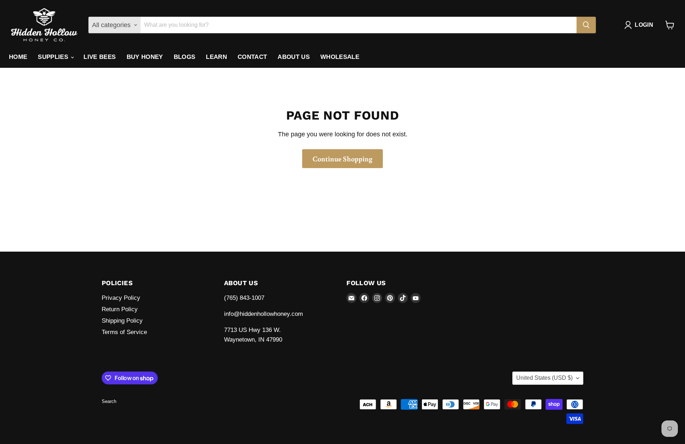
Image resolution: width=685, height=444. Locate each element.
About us (294, 57)
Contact (252, 57)
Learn (216, 57)
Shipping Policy (122, 320)
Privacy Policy (121, 297)
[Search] (586, 25)
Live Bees (99, 57)
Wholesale (339, 57)
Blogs (185, 57)
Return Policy (120, 309)
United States (544, 378)
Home (18, 57)
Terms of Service (124, 332)
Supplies (54, 57)
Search (109, 401)
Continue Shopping (342, 158)
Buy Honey (145, 57)
